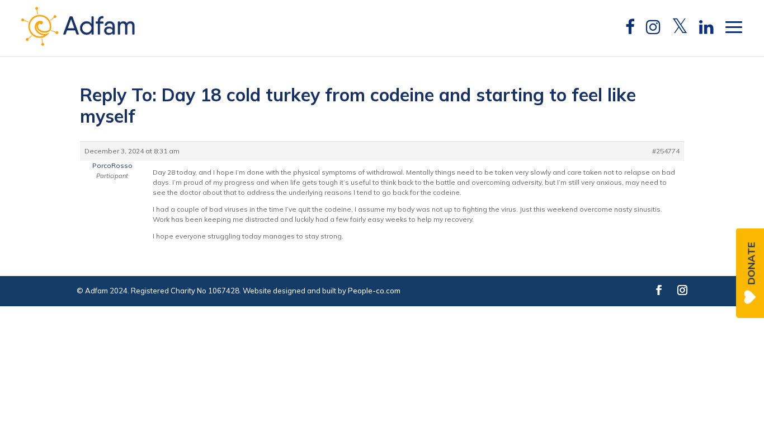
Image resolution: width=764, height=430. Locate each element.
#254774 (666, 151)
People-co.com (374, 290)
